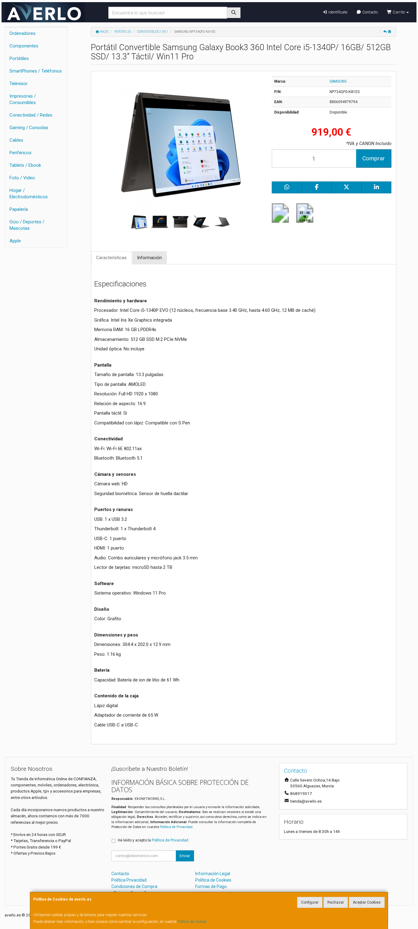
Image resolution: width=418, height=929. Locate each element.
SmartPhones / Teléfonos (35, 71)
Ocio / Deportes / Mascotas (26, 225)
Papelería (18, 209)
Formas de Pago (211, 886)
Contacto (369, 12)
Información (149, 257)
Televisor (18, 83)
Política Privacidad (129, 880)
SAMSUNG (338, 81)
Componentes (23, 46)
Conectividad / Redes (30, 115)
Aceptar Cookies (367, 902)
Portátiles (19, 58)
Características (111, 257)
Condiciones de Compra (134, 886)
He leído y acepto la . (153, 840)
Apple (15, 241)
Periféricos (20, 152)
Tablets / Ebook (25, 165)
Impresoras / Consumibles (22, 99)
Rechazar (335, 902)
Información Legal (212, 873)
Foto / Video (22, 178)
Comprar (373, 158)
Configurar (310, 902)
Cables (16, 140)
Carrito (399, 12)
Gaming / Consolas (28, 127)
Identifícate (337, 12)
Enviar (185, 856)
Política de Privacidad (176, 827)
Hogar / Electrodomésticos (28, 194)
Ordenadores (22, 33)
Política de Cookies (192, 922)
